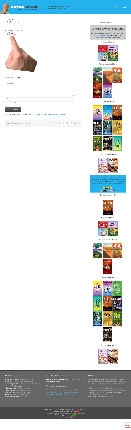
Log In (74, 415)
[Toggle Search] (117, 7)
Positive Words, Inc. (80, 409)
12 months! (73, 379)
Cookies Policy (25, 394)
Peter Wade (10, 30)
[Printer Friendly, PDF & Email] (12, 33)
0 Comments (18, 30)
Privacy (14, 394)
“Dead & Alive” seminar (22, 390)
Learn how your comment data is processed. (50, 115)
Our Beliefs (23, 396)
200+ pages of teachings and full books (22, 381)
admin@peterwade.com (65, 415)
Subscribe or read (102, 37)
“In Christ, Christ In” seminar (30, 384)
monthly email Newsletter (22, 392)
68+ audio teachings (26, 379)
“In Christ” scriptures (23, 388)
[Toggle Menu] (124, 7)
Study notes (18, 386)
